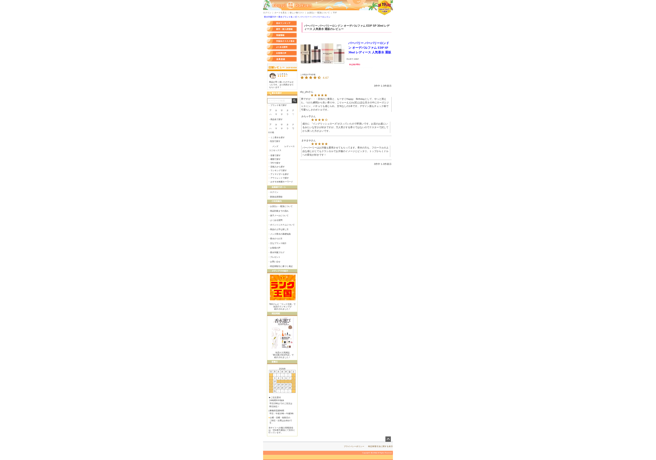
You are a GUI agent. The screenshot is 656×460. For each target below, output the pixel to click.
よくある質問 (281, 47)
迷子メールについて (279, 215)
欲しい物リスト (297, 12)
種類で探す (275, 159)
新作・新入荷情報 (281, 29)
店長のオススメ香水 (281, 41)
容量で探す (275, 155)
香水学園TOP (270, 17)
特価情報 (281, 35)
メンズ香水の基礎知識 (280, 234)
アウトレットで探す (279, 178)
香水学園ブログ (277, 252)
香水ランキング (281, 23)
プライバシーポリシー (354, 446)
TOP (335, 12)
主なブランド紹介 (278, 243)
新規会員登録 (276, 197)
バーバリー (304, 17)
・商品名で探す (275, 119)
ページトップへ (388, 439)
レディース (289, 146)
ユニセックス (275, 150)
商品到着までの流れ (279, 211)
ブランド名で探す (278, 105)
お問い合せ (275, 261)
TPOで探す (275, 163)
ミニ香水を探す (277, 137)
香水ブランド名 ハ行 (287, 17)
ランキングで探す (278, 170)
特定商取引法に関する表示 (380, 446)
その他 (271, 132)
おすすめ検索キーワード (281, 182)
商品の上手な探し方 (279, 229)
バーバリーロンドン (321, 17)
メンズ (275, 146)
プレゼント (275, 257)
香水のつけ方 (276, 238)
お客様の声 (281, 53)
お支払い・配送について (318, 12)
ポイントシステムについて (282, 225)
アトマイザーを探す (279, 174)
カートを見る (280, 12)
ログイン (267, 12)
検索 (294, 100)
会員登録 (281, 59)
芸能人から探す (277, 167)
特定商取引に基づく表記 (281, 266)
